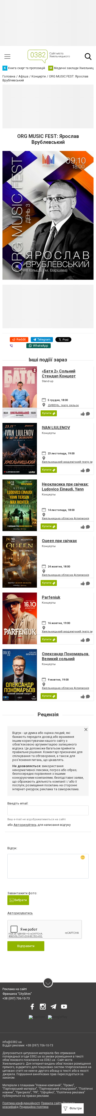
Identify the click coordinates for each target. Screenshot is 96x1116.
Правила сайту (51, 1103)
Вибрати (20, 900)
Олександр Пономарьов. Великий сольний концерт (65, 659)
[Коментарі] (88, 414)
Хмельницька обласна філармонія (65, 518)
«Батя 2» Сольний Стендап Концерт (59, 373)
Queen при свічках (59, 540)
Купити (46, 413)
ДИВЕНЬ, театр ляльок (63, 405)
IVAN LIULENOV (56, 427)
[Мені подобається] (83, 414)
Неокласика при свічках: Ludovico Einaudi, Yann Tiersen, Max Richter (65, 489)
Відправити (25, 946)
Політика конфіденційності (21, 1103)
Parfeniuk (51, 597)
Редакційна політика (33, 1107)
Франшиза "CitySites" (17, 994)
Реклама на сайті (14, 989)
